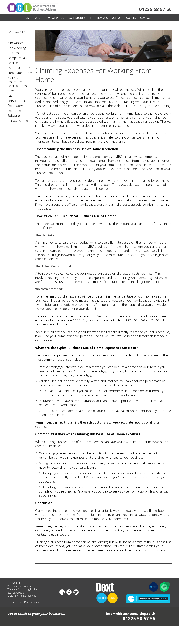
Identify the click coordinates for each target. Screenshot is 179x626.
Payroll (12, 96)
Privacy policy (31, 602)
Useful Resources (124, 17)
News (11, 91)
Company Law (17, 58)
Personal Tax (16, 101)
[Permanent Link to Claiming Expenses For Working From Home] (103, 60)
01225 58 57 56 (155, 9)
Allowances (15, 43)
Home (27, 17)
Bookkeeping (16, 48)
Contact (146, 17)
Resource (14, 110)
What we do (56, 17)
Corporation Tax (18, 68)
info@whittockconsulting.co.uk (130, 613)
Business (13, 53)
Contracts (14, 63)
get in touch (59, 534)
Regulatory (15, 105)
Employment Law (19, 73)
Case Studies (77, 17)
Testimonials (99, 17)
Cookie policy (14, 602)
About (39, 17)
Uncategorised (17, 120)
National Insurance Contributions (17, 81)
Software (13, 115)
